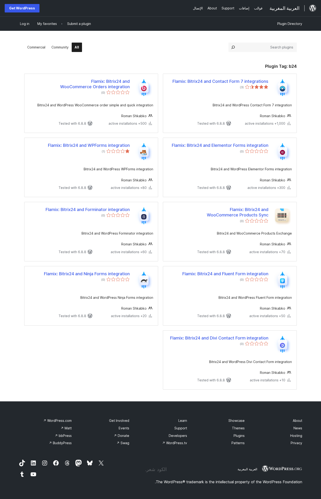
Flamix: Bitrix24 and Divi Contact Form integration (219, 337)
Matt (66, 428)
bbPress (63, 436)
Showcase (236, 421)
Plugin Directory (289, 24)
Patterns (238, 443)
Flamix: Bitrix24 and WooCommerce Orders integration (95, 84)
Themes (238, 428)
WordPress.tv (174, 443)
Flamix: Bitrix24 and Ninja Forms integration (87, 273)
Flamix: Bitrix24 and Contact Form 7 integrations (220, 81)
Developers (178, 436)
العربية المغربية (247, 469)
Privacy (296, 443)
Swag (123, 443)
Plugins (239, 436)
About (297, 421)
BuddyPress (60, 443)
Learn (182, 421)
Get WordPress (22, 8)
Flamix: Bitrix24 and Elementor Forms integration (220, 145)
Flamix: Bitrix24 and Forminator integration (88, 209)
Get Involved (119, 421)
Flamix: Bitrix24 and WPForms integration (89, 145)
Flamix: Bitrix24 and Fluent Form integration (225, 273)
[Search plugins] (233, 47)
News (298, 428)
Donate (121, 436)
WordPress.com (57, 421)
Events (124, 428)
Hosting (296, 436)
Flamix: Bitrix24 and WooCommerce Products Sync (237, 212)
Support (180, 428)
